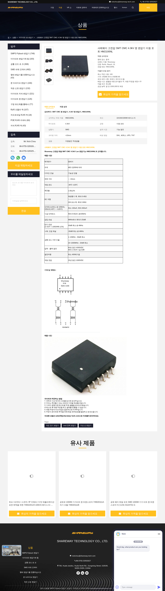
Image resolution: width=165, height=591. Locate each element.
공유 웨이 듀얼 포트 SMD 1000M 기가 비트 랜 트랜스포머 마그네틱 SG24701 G (81, 503)
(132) (20, 88)
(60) (20, 120)
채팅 (148, 7)
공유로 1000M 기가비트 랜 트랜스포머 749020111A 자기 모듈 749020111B (31, 503)
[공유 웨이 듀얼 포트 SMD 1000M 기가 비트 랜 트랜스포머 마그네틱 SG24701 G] (82, 476)
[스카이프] (12, 157)
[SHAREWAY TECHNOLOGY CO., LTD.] (15, 7)
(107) (19, 110)
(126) (21, 99)
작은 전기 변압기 (52, 425)
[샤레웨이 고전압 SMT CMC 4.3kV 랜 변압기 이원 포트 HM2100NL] (74, 66)
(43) (23, 76)
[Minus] (159, 533)
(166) (21, 83)
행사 (115, 7)
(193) (22, 59)
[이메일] (23, 157)
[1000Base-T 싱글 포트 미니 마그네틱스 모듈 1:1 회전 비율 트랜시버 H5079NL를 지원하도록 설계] (133, 476)
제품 (60, 7)
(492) (21, 69)
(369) (20, 64)
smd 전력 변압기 (69, 425)
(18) (21, 115)
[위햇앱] (18, 157)
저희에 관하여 (81, 7)
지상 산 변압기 (85, 425)
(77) (22, 104)
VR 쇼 (69, 7)
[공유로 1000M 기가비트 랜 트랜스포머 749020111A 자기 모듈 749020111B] (31, 476)
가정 (52, 7)
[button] (12, 481)
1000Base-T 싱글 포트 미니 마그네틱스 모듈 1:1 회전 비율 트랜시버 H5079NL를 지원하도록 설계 (132, 503)
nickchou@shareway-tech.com (123, 2)
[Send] (159, 587)
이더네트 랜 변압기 (26, 37)
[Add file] (117, 587)
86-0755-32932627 (149, 2)
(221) (22, 94)
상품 (14, 37)
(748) (23, 53)
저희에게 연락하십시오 (100, 7)
